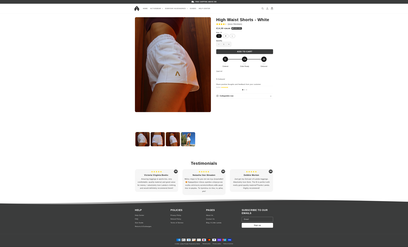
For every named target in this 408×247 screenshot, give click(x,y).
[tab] (243, 90)
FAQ (136, 219)
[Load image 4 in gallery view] (188, 139)
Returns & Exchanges (143, 226)
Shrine (198, 243)
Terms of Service (177, 223)
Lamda (182, 243)
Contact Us (210, 219)
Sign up (257, 225)
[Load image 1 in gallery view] (142, 139)
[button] (262, 8)
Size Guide (139, 223)
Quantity (219, 41)
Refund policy (207, 243)
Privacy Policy (176, 215)
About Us (209, 215)
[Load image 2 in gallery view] (158, 139)
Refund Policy (176, 219)
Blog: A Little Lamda (213, 223)
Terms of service (228, 243)
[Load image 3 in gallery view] (173, 139)
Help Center (139, 215)
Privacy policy (217, 243)
